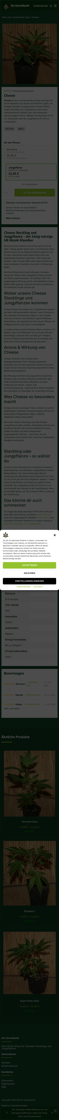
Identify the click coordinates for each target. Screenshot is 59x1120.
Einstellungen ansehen (29, 581)
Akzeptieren (29, 565)
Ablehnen (29, 573)
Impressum (38, 586)
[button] (54, 535)
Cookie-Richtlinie (24, 586)
